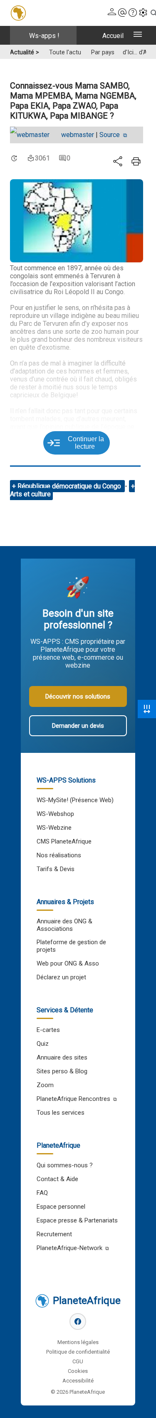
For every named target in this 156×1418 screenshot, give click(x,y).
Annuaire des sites (62, 1057)
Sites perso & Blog (62, 1071)
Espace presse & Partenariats (77, 1220)
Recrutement (54, 1234)
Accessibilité (78, 1380)
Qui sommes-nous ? (65, 1165)
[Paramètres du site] (143, 13)
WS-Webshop (55, 814)
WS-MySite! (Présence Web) (75, 800)
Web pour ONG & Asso (68, 963)
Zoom (45, 1085)
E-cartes (48, 1030)
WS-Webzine (54, 827)
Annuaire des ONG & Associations (64, 925)
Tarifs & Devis (55, 869)
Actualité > (24, 52)
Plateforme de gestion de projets (71, 945)
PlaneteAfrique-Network (69, 1248)
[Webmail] (122, 13)
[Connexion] (112, 13)
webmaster (77, 135)
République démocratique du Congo (70, 486)
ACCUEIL (113, 36)
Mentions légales (78, 1342)
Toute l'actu (65, 52)
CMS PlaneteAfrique (64, 841)
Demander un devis (78, 725)
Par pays (102, 52)
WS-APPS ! (44, 36)
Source (110, 135)
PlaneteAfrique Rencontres (73, 1099)
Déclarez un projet (61, 977)
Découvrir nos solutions (77, 696)
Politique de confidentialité (78, 1352)
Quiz (43, 1043)
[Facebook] (77, 1321)
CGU (77, 1361)
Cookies (78, 1371)
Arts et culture (30, 494)
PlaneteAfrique (87, 1300)
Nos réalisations (59, 855)
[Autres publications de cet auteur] (34, 135)
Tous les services (60, 1112)
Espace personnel (61, 1206)
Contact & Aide (57, 1179)
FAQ (42, 1193)
